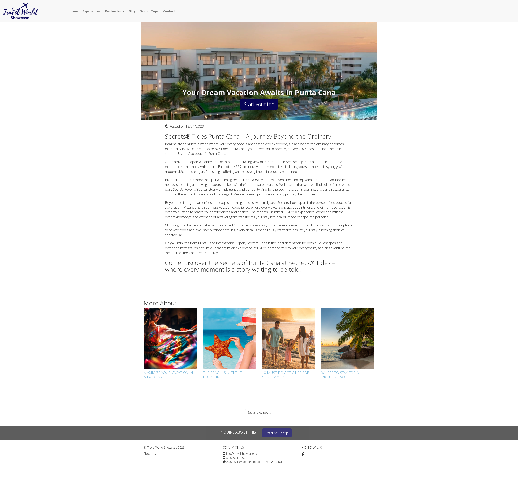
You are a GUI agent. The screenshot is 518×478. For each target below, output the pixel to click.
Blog (132, 11)
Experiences (91, 11)
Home (73, 11)
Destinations (114, 11)
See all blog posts (259, 412)
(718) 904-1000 (235, 458)
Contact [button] (169, 11)
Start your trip (259, 104)
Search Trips (149, 11)
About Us (150, 454)
